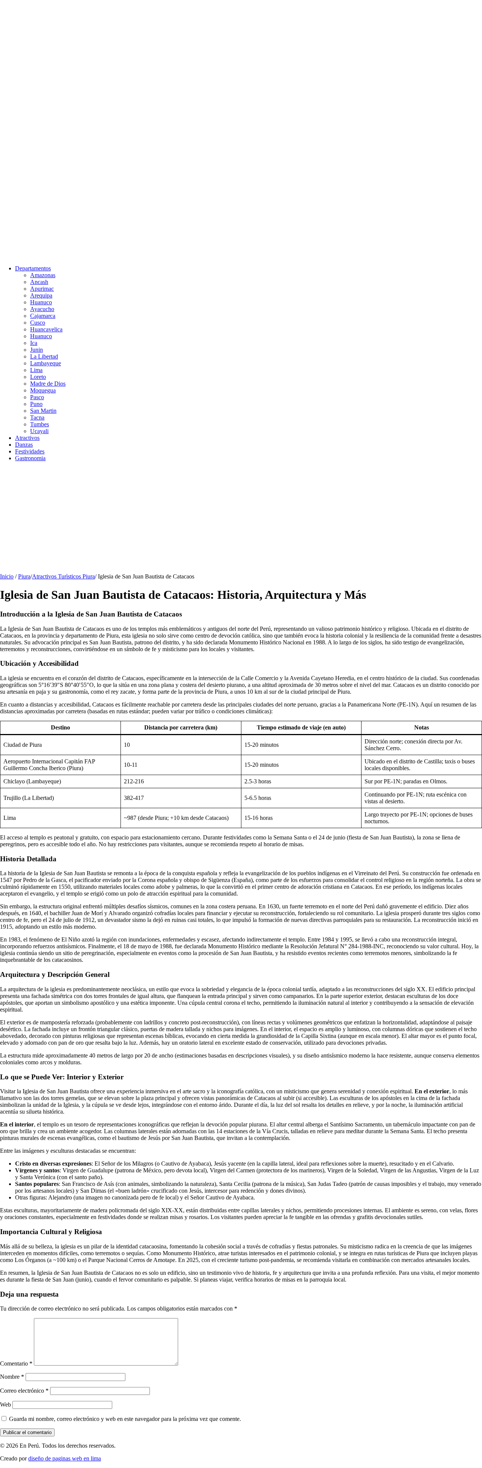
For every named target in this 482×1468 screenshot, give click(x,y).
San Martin (43, 410)
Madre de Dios (48, 383)
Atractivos (27, 438)
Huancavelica (46, 329)
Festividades (29, 451)
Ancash (39, 282)
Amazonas (42, 275)
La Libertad (44, 356)
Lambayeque (45, 363)
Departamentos (33, 268)
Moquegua (43, 390)
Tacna (37, 417)
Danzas (24, 444)
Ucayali (39, 431)
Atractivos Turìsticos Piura (63, 576)
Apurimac (42, 288)
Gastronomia (30, 458)
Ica (33, 343)
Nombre (12, 1376)
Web (5, 1404)
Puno (36, 404)
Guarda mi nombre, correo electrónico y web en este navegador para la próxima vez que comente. (125, 1419)
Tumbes (39, 424)
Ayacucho (42, 309)
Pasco (37, 397)
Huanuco (41, 302)
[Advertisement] (226, 520)
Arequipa (41, 295)
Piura (24, 576)
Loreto (38, 377)
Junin (36, 349)
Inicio (7, 576)
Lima (36, 370)
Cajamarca (42, 316)
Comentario (16, 1363)
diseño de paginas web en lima (64, 1458)
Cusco (37, 322)
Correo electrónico (24, 1390)
